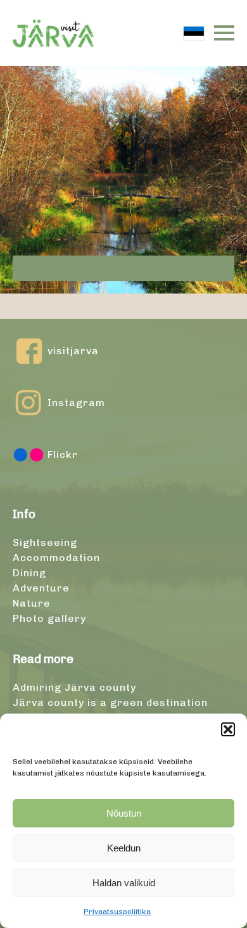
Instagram (76, 403)
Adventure (41, 588)
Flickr (63, 455)
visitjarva (73, 351)
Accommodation (56, 558)
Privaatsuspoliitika (117, 911)
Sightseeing (45, 542)
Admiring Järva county (74, 687)
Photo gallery (49, 618)
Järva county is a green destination (110, 702)
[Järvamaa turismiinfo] (53, 32)
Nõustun (123, 813)
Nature (32, 603)
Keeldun (124, 848)
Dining (29, 573)
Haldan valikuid (123, 882)
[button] (228, 729)
